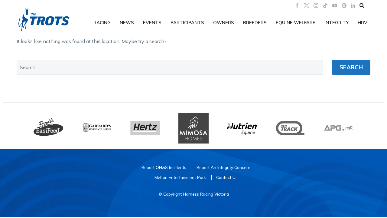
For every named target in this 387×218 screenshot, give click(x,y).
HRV (362, 22)
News (127, 22)
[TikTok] (325, 5)
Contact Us (227, 177)
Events (152, 22)
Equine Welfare (295, 22)
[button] (361, 5)
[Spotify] (344, 5)
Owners (223, 22)
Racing (102, 22)
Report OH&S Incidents (163, 167)
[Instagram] (316, 5)
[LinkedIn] (353, 5)
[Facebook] (297, 5)
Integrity (336, 22)
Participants (187, 22)
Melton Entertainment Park (180, 177)
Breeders (255, 22)
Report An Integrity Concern (223, 167)
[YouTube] (334, 5)
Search (351, 67)
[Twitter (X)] (306, 5)
